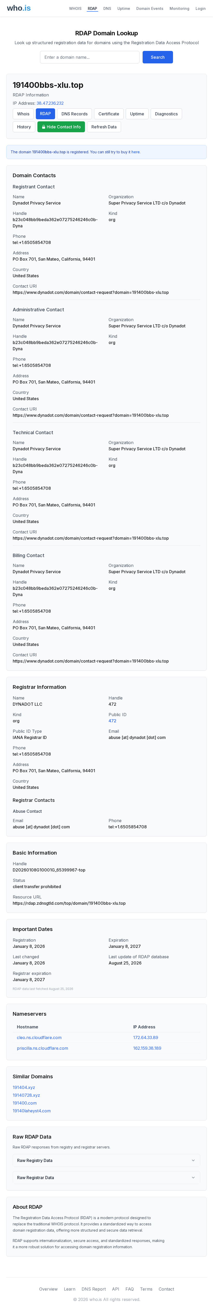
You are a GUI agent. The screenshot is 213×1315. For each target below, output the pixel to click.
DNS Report (94, 1289)
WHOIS (75, 8)
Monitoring (179, 8)
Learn (69, 1289)
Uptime (123, 8)
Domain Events (149, 8)
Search (158, 57)
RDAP (92, 8)
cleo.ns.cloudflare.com (39, 1037)
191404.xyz (24, 1087)
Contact (166, 1289)
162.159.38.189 (147, 1048)
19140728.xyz (26, 1095)
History (24, 126)
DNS (107, 8)
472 (112, 720)
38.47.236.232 (50, 103)
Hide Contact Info (64, 126)
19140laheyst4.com (32, 1110)
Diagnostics (166, 113)
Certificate (108, 113)
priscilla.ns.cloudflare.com (42, 1048)
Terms (146, 1289)
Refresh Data (104, 126)
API (115, 1289)
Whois (23, 113)
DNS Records (75, 113)
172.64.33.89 (145, 1037)
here (135, 152)
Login (201, 8)
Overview (48, 1289)
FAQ (129, 1289)
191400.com (25, 1103)
